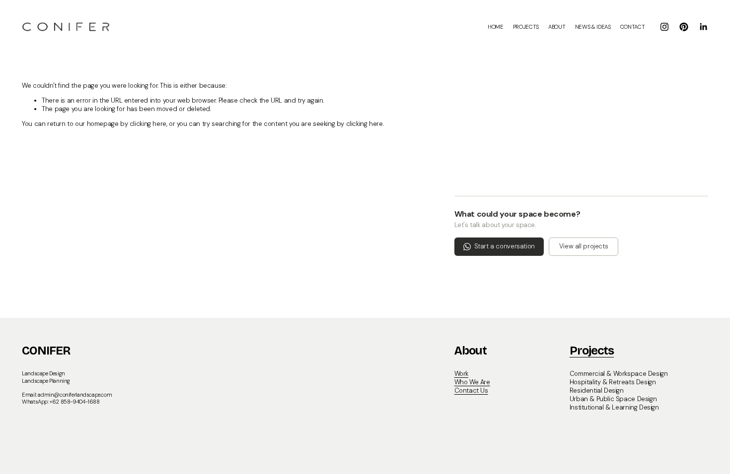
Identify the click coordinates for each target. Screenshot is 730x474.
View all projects (583, 246)
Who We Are (472, 382)
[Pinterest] (684, 27)
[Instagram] (664, 27)
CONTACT (632, 26)
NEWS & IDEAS (593, 26)
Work (461, 374)
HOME (496, 26)
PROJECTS (526, 26)
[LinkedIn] (703, 27)
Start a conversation (504, 246)
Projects (592, 351)
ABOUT (556, 26)
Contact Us (471, 391)
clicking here (148, 123)
